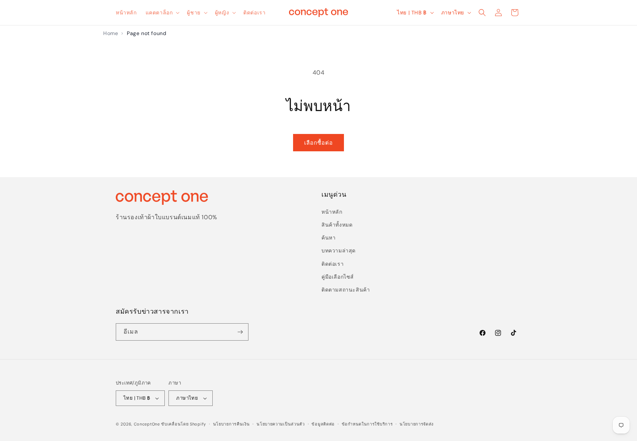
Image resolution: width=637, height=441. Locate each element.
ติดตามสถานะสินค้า (345, 289)
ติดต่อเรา (332, 264)
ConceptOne (147, 424)
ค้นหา (328, 237)
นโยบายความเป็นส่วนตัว (281, 424)
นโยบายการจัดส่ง (417, 424)
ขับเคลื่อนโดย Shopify (183, 424)
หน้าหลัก (331, 212)
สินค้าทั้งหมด (336, 224)
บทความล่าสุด (338, 250)
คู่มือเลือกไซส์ (337, 276)
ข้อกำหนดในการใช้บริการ (367, 424)
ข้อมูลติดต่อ (323, 424)
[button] (162, 12)
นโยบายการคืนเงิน (231, 424)
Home (110, 33)
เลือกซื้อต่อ (318, 143)
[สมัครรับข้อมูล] (240, 332)
